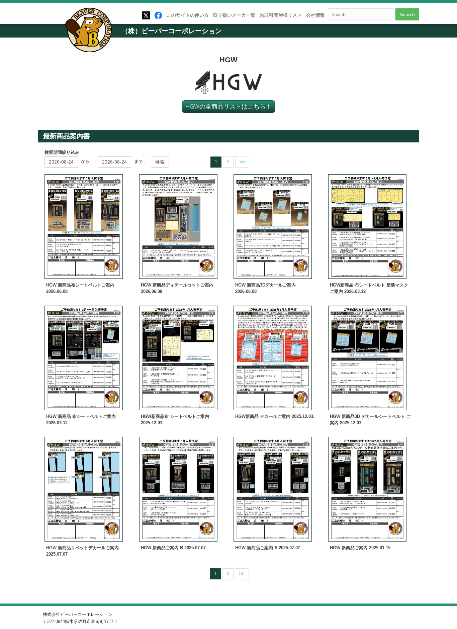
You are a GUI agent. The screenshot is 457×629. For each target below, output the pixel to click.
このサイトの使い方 (188, 15)
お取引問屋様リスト (281, 15)
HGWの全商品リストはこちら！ (228, 106)
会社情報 (315, 15)
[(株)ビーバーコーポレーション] (90, 31)
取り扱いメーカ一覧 (234, 15)
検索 (160, 162)
